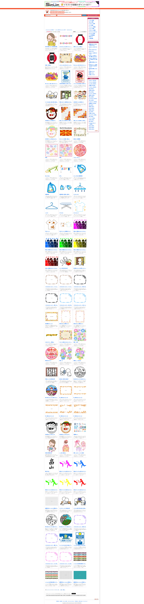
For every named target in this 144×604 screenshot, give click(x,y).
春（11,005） (91, 100)
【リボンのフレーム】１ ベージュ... (51, 286)
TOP (75, 8)
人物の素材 (91, 38)
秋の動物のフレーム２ (49, 323)
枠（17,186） (91, 91)
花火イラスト (91, 51)
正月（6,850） (91, 125)
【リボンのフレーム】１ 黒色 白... (51, 305)
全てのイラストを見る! (93, 15)
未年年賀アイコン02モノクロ (50, 434)
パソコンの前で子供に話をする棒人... (80, 508)
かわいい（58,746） (92, 80)
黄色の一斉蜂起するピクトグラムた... (80, 249)
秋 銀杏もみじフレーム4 (78, 397)
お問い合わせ (81, 601)
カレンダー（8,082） (93, 114)
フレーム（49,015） (92, 82)
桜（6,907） (91, 121)
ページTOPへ (96, 599)
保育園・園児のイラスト (93, 63)
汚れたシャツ (47, 231)
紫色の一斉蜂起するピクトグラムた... (80, 231)
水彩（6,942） (91, 119)
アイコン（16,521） (92, 93)
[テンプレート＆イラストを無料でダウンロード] (87, 133)
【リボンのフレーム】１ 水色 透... (65, 305)
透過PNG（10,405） (93, 103)
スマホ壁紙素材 (92, 35)
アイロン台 (61, 212)
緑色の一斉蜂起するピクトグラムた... (65, 249)
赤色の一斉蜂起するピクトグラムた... (51, 268)
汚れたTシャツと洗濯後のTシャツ (65, 231)
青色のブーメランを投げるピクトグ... (80, 471)
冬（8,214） (91, 111)
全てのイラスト (69, 29)
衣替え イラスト (92, 74)
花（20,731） (91, 88)
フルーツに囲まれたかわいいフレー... (65, 342)
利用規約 (57, 601)
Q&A (81, 8)
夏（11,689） (91, 96)
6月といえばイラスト (93, 49)
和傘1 (60, 157)
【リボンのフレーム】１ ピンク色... (51, 563)
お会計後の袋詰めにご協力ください (65, 83)
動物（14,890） (92, 95)
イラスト (78, 8)
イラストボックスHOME (50, 29)
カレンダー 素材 (92, 33)
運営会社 (76, 601)
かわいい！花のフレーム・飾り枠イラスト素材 (93, 59)
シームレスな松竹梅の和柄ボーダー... (80, 563)
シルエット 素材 (92, 23)
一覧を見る (96, 130)
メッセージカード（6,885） (92, 124)
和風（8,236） (91, 109)
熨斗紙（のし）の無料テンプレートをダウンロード (93, 65)
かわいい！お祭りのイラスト (93, 53)
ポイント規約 (65, 601)
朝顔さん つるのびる (77, 360)
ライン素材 (91, 25)
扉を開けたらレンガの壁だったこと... (80, 268)
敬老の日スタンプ (48, 360)
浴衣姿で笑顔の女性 (48, 452)
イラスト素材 (91, 20)
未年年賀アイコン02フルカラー (64, 434)
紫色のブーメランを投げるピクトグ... (65, 471)
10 (58, 589)
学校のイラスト (92, 71)
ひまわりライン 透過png (49, 342)
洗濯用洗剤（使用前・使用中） (64, 194)
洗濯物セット (76, 434)
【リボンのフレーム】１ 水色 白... (80, 305)
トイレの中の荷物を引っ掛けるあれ (79, 545)
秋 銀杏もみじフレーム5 (63, 397)
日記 (83, 8)
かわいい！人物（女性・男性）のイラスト (93, 56)
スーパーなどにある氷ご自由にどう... (65, 545)
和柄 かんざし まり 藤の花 (79, 452)
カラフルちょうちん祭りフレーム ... (65, 46)
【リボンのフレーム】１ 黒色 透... (80, 286)
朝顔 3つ (61, 360)
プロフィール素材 (92, 30)
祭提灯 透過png (48, 65)
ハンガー (46, 212)
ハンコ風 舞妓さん (62, 452)
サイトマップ (85, 601)
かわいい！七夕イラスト (93, 47)
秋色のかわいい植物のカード (64, 323)
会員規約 (61, 601)
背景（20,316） (92, 90)
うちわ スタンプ (76, 157)
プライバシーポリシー (71, 601)
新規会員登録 (94, 8)
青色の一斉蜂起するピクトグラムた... (51, 249)
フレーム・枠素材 (92, 26)
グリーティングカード (93, 31)
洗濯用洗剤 (47, 194)
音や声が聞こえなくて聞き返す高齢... (51, 46)
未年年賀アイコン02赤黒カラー (50, 120)
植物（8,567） (91, 106)
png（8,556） (91, 108)
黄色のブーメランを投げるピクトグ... (65, 489)
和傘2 (46, 157)
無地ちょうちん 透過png (78, 46)
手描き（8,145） (92, 113)
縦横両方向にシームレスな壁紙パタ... (51, 508)
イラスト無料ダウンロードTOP (60, 29)
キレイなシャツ (76, 212)
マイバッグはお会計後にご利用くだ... (80, 83)
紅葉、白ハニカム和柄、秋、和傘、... (65, 120)
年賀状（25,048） (92, 85)
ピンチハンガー (76, 194)
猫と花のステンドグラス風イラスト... (51, 397)
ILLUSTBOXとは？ (88, 8)
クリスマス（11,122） (93, 98)
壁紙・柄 (90, 36)
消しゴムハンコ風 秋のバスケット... (80, 65)
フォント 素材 (91, 28)
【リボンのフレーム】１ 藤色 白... (51, 545)
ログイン (97, 8)
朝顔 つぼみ (76, 342)
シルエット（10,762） (93, 101)
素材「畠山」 (47, 471)
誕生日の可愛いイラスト (93, 69)
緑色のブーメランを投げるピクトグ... (51, 489)
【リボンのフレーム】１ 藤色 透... (80, 526)
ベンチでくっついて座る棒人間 (64, 508)
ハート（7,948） (92, 118)
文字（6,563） (91, 127)
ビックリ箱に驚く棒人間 (63, 268)
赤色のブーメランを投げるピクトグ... (80, 489)
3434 (61, 589)
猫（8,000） (91, 116)
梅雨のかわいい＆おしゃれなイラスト (93, 45)
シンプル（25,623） (92, 83)
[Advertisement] (38, 27)
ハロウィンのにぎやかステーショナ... (65, 65)
